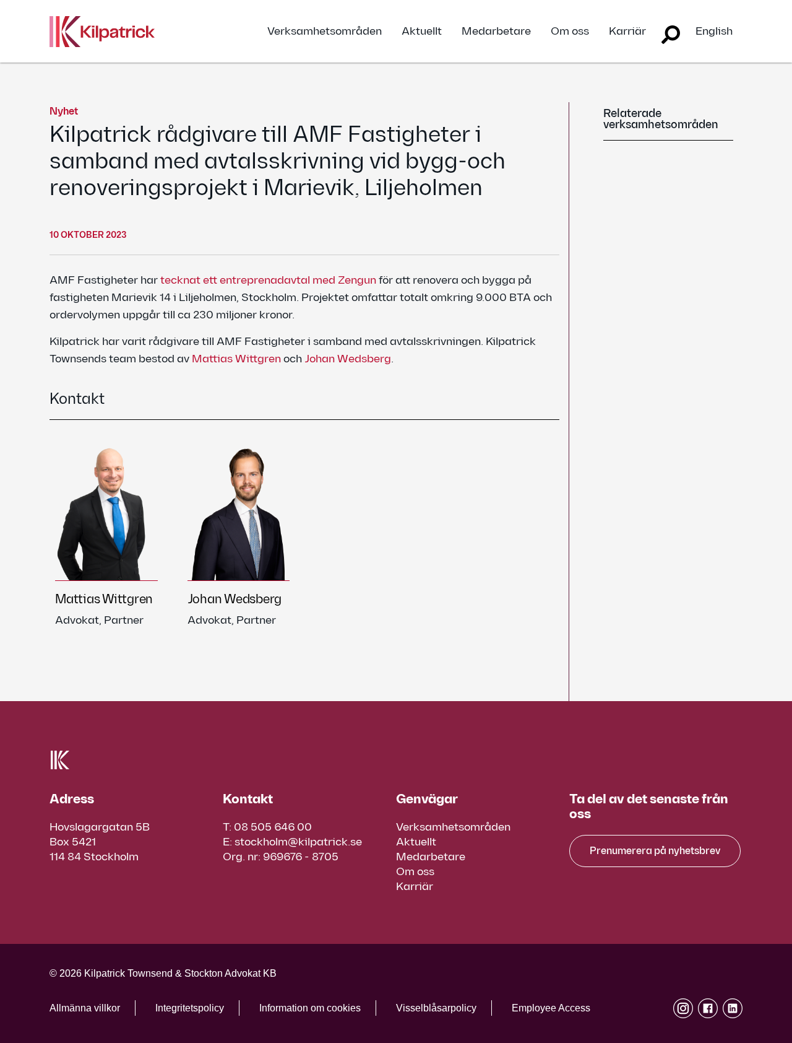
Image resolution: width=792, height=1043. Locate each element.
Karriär (627, 31)
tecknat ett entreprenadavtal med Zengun (268, 280)
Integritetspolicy (189, 1008)
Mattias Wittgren (237, 358)
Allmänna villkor (85, 1008)
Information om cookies (310, 1008)
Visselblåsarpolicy (436, 1008)
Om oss (570, 31)
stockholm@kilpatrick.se (298, 842)
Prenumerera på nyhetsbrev (655, 851)
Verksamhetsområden (324, 31)
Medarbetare (496, 31)
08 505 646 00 (273, 827)
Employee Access (551, 1008)
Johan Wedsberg (347, 358)
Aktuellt (422, 31)
